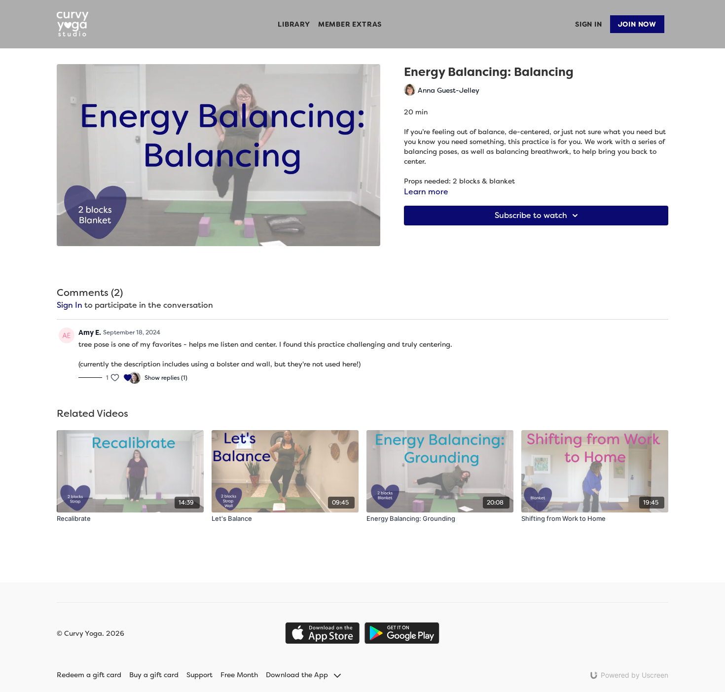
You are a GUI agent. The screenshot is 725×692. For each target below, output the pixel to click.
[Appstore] (322, 633)
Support (199, 674)
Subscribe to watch (531, 215)
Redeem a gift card (89, 674)
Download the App (298, 674)
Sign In (588, 24)
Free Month (239, 674)
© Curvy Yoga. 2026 (90, 633)
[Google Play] (402, 633)
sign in (69, 305)
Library (294, 24)
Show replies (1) (166, 378)
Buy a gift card (154, 674)
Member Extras (350, 24)
